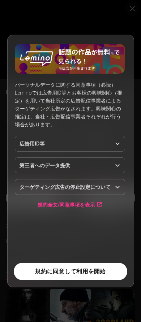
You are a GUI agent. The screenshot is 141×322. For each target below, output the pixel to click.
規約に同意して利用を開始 (70, 271)
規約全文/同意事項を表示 (66, 204)
